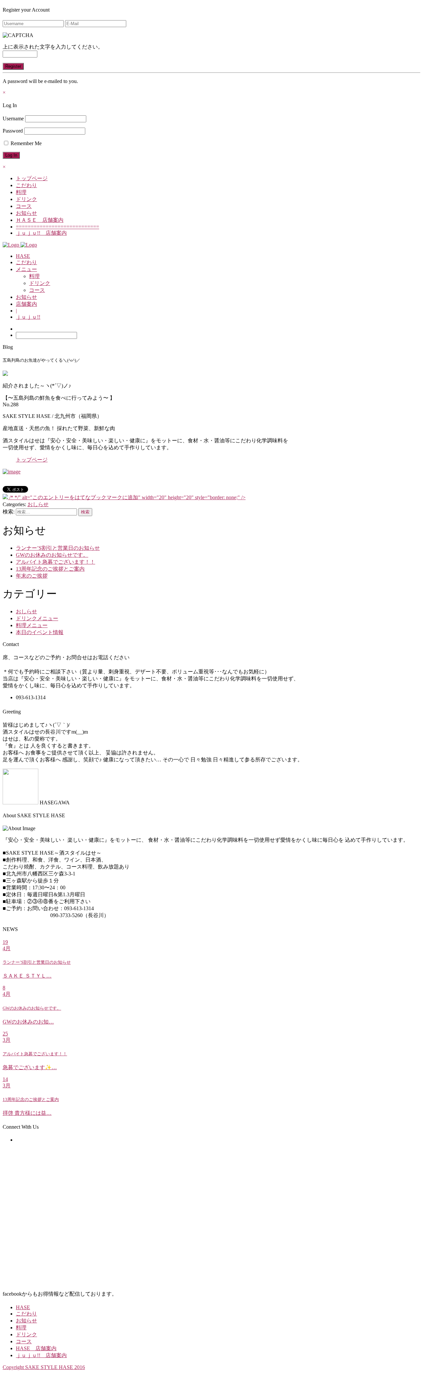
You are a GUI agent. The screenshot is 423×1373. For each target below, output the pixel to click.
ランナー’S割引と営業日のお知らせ (58, 548)
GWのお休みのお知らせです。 (52, 555)
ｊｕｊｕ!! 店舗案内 (41, 233)
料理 (21, 192)
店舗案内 (26, 304)
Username (13, 118)
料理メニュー (32, 625)
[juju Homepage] (28, 245)
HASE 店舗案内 (36, 1348)
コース (24, 206)
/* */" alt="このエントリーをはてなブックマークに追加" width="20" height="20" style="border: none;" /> (127, 497)
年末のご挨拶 (32, 576)
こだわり (26, 185)
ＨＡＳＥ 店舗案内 (39, 220)
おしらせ (38, 504)
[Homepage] (11, 245)
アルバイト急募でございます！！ (55, 562)
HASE (23, 256)
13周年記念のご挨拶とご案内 (50, 569)
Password (13, 131)
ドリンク (26, 199)
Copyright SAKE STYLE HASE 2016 (44, 1367)
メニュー (26, 269)
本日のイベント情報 (39, 632)
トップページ (32, 178)
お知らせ (26, 213)
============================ (57, 226)
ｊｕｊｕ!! (28, 317)
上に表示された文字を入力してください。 (53, 47)
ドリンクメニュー (37, 618)
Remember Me (25, 143)
